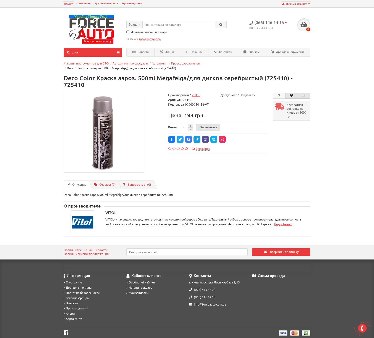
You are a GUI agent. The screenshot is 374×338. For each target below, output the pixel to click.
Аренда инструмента (290, 52)
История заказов (140, 287)
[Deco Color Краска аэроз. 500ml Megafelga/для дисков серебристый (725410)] (104, 133)
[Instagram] (222, 139)
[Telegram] (196, 139)
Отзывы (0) (107, 184)
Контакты (225, 52)
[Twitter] (180, 139)
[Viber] (205, 139)
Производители (132, 3)
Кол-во (173, 127)
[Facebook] (171, 139)
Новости (143, 52)
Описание (79, 184)
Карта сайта (74, 318)
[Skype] (213, 139)
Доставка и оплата (106, 3)
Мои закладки (138, 293)
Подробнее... (283, 224)
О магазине (83, 3)
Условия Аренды (77, 298)
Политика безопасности (83, 293)
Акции (169, 52)
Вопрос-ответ (139, 184)
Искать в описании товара (149, 32)
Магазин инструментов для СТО (86, 63)
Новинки (196, 52)
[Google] (188, 139)
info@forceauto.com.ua (210, 304)
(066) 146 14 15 (204, 297)
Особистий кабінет (142, 282)
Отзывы (254, 52)
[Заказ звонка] (362, 328)
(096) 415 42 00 (204, 289)
